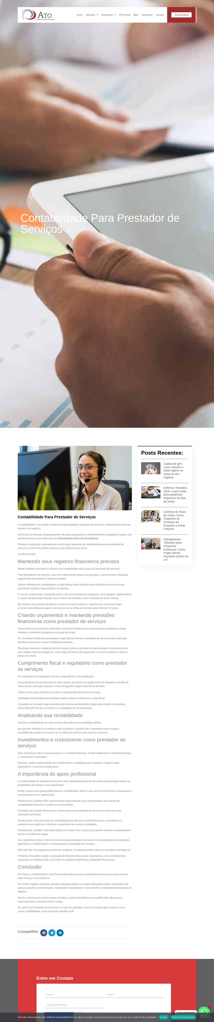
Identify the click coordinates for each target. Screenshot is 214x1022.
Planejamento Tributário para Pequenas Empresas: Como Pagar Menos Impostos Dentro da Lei (176, 549)
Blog (136, 15)
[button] (43, 932)
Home (80, 15)
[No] (209, 1017)
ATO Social (124, 15)
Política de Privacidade (183, 1017)
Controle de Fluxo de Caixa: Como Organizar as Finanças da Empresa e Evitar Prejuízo (175, 520)
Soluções (90, 15)
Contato (160, 15)
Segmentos (107, 15)
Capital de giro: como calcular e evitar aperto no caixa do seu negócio (173, 470)
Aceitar (163, 1017)
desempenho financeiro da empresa (78, 538)
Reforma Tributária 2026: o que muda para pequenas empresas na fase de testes (175, 494)
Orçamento (147, 15)
